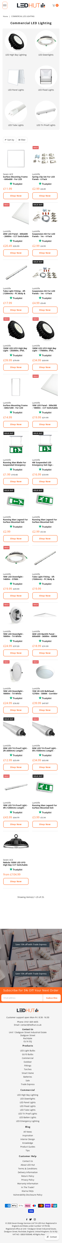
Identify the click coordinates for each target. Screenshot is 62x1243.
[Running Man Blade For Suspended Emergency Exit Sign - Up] (16, 444)
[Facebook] (26, 1220)
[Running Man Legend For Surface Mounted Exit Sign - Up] (45, 501)
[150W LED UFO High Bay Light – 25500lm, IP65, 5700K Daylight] (16, 330)
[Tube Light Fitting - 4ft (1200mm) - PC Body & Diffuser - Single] (16, 272)
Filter (23, 139)
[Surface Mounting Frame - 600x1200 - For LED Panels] (16, 387)
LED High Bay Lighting (27, 1095)
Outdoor (28, 1061)
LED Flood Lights (28, 1106)
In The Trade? (27, 1187)
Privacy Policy (27, 1179)
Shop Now (16, 195)
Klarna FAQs (28, 1191)
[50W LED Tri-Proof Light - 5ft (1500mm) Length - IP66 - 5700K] (45, 730)
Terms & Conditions (27, 1168)
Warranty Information (27, 1183)
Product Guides (27, 1146)
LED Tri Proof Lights (27, 1113)
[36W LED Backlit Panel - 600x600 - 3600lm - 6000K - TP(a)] (45, 615)
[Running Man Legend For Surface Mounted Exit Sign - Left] (16, 501)
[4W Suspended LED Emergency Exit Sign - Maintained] (45, 444)
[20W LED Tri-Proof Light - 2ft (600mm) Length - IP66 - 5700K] (16, 730)
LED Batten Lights (27, 1117)
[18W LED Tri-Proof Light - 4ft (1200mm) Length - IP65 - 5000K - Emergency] (16, 787)
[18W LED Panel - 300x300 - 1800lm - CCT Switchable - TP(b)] (45, 387)
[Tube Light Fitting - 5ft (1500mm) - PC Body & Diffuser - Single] (45, 558)
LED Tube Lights (27, 1109)
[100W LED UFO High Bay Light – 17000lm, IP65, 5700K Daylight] (45, 330)
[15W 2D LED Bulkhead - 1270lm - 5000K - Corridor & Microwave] (45, 673)
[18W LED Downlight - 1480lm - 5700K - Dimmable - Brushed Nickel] (16, 558)
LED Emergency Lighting (27, 1121)
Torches (28, 1069)
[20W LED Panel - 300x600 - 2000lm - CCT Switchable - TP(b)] (16, 215)
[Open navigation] (4, 5)
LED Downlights (27, 1098)
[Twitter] (30, 1220)
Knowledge (27, 1143)
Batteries (27, 1076)
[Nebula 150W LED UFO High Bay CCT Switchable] (16, 844)
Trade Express (28, 1084)
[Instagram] (35, 1220)
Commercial (27, 1058)
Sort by (10, 139)
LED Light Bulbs (27, 1050)
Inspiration (27, 1135)
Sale (28, 1080)
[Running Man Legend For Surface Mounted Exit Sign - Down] (45, 787)
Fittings (27, 1065)
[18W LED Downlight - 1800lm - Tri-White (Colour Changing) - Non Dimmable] (16, 615)
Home (5, 16)
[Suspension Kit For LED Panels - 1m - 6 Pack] (45, 272)
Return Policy (27, 1176)
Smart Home (28, 1073)
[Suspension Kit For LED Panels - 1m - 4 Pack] (45, 215)
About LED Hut (28, 1164)
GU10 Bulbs (27, 1054)
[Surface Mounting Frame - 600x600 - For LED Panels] (16, 158)
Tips (28, 1150)
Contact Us (27, 1161)
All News (28, 1131)
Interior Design (27, 1139)
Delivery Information (28, 1172)
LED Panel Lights (28, 1102)
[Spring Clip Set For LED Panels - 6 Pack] (45, 158)
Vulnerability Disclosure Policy (27, 1194)
